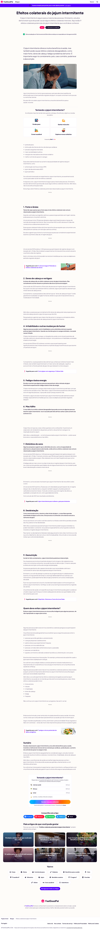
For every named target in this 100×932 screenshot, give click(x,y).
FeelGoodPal (29, 906)
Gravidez (87, 877)
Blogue (17, 2)
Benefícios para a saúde (72, 872)
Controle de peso (39, 872)
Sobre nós (50, 923)
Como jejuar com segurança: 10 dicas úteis (50, 371)
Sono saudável (49, 882)
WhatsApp (51, 816)
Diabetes (55, 872)
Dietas (25, 872)
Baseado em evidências (53, 27)
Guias (13, 872)
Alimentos (30, 877)
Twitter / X (62, 816)
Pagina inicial (4, 918)
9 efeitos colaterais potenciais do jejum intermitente (37, 2)
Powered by (50, 139)
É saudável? (15, 877)
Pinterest (40, 816)
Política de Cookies (93, 923)
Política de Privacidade (80, 923)
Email (71, 816)
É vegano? (74, 877)
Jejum (42, 27)
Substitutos (65, 882)
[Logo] (6, 2)
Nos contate (57, 923)
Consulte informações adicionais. (74, 927)
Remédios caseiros (57, 877)
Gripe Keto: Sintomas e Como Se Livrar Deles (51, 599)
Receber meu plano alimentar (50, 802)
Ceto (88, 872)
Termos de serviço (67, 923)
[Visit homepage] (50, 901)
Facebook (30, 816)
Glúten (36, 882)
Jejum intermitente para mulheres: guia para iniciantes (54, 501)
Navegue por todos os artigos (50, 888)
